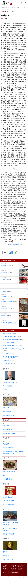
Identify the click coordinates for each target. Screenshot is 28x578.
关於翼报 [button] (5, 566)
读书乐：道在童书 (8, 497)
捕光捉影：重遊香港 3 (9, 534)
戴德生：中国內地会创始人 (10, 339)
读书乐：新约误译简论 (9, 504)
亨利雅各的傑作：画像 (9, 415)
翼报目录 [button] (20, 569)
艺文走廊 (10, 7)
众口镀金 (3, 279)
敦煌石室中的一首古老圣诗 (10, 346)
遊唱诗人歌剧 (6, 555)
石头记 (3, 287)
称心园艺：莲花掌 (8, 479)
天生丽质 (3, 291)
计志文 (5, 389)
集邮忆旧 (5, 475)
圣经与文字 (6, 354)
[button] (4, 252)
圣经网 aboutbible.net (15, 244)
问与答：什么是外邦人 (9, 342)
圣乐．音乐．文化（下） (10, 559)
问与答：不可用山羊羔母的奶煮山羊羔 (13, 349)
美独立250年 (5, 265)
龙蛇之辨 (3, 316)
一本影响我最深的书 (8, 501)
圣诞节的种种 (7, 363)
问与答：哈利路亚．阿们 (10, 336)
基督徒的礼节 (5, 296)
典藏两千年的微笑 (8, 448)
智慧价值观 (6, 426)
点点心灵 (22, 7)
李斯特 (5, 552)
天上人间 (24, 244)
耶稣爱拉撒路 (5, 308)
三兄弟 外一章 (7, 411)
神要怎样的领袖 (7, 429)
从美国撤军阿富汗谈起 (9, 433)
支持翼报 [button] (13, 566)
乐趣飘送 (6, 538)
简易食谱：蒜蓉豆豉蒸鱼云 (10, 471)
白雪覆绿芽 (4, 272)
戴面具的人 (6, 407)
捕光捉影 (6, 509)
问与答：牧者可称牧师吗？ (10, 357)
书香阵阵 (6, 484)
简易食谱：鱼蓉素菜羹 (7, 301)
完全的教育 (6, 444)
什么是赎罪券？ (7, 333)
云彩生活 (6, 458)
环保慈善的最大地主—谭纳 (10, 382)
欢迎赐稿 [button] (20, 566)
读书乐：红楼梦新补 (6, 323)
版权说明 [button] (13, 569)
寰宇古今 (4, 7)
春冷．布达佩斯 (7, 386)
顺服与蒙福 (6, 360)
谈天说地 (16, 7)
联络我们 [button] (5, 569)
